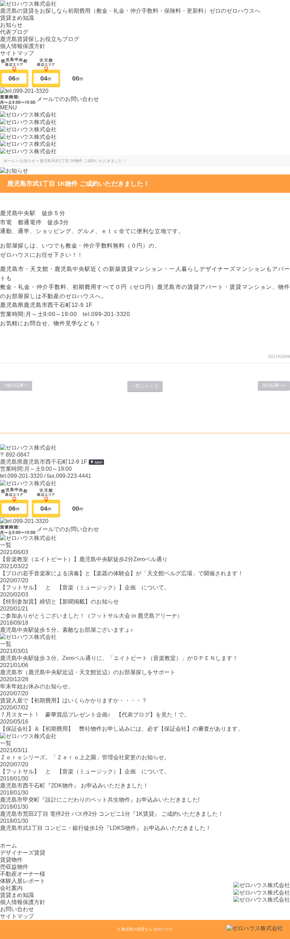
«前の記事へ (16, 385)
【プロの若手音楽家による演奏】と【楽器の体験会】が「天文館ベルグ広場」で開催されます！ (121, 573)
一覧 (5, 545)
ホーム (8, 846)
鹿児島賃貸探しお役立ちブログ (39, 39)
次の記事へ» (274, 385)
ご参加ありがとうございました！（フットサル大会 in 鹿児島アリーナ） (91, 616)
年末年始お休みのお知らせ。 (37, 686)
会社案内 (11, 888)
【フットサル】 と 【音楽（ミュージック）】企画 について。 (85, 587)
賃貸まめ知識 (17, 18)
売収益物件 (14, 867)
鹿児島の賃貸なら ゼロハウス (147, 929)
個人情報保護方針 (22, 46)
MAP (99, 462)
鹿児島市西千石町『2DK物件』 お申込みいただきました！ (74, 786)
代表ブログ (14, 32)
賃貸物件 (11, 860)
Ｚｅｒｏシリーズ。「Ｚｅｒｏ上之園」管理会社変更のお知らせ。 (85, 757)
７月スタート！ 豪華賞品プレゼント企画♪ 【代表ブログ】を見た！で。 (95, 715)
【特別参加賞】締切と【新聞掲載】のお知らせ (59, 602)
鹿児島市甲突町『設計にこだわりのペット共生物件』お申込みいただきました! (99, 800)
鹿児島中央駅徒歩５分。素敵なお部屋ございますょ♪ (66, 630)
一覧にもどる (145, 386)
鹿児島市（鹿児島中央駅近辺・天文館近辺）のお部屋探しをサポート (87, 672)
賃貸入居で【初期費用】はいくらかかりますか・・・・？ (73, 700)
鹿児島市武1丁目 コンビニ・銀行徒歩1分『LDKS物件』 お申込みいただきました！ (105, 828)
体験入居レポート (22, 881)
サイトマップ (17, 53)
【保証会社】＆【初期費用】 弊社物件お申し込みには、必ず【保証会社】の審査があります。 (121, 729)
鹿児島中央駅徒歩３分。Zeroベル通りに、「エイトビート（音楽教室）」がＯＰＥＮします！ (119, 658)
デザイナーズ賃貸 (22, 853)
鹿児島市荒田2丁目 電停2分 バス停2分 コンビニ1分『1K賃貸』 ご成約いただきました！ (112, 814)
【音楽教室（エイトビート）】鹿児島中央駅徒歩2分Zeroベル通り (84, 559)
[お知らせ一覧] (14, 170)
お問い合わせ (17, 909)
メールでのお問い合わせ (68, 99)
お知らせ (11, 25)
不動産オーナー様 (22, 874)
